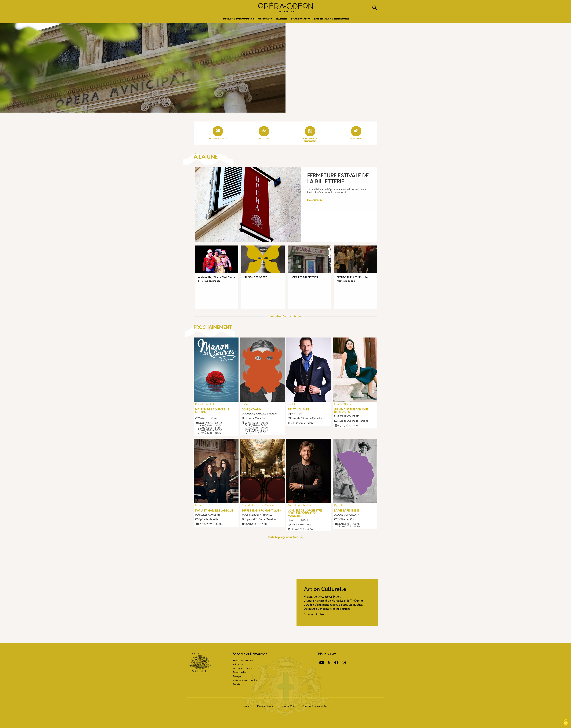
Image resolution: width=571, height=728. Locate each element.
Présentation (265, 19)
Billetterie (281, 19)
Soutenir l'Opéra (300, 19)
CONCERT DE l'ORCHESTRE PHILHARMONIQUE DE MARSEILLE (305, 514)
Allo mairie (238, 665)
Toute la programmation (283, 537)
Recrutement (341, 19)
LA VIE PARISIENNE (346, 511)
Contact (247, 706)
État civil (237, 684)
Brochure (227, 19)
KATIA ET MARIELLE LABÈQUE (214, 511)
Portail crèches (240, 673)
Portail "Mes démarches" (244, 661)
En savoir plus (314, 200)
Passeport (237, 677)
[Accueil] (285, 8)
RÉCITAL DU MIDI (298, 410)
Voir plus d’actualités (282, 316)
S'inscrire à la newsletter (314, 706)
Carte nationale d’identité (245, 680)
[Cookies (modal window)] (566, 723)
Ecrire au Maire (288, 706)
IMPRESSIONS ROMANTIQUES (261, 511)
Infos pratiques (322, 19)
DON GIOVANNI (251, 410)
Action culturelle (218, 139)
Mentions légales (266, 706)
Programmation (245, 19)
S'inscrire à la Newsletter (310, 140)
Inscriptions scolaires (243, 669)
